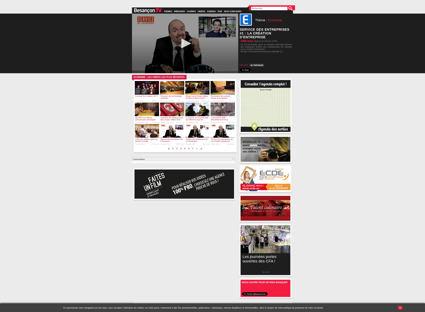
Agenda (211, 11)
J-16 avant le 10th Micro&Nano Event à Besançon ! (219, 120)
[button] (185, 43)
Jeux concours (232, 11)
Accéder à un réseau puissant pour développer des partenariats (145, 120)
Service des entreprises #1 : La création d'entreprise (222, 140)
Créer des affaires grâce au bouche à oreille (146, 140)
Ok (400, 308)
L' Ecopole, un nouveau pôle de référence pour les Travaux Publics (197, 120)
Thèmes (168, 11)
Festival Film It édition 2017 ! (146, 96)
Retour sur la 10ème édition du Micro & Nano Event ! (197, 97)
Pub (220, 11)
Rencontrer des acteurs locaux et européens (220, 97)
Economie (275, 20)
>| (201, 148)
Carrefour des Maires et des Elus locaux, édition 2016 (172, 119)
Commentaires (139, 159)
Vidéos (201, 11)
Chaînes (191, 11)
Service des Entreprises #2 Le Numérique (197, 140)
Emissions (179, 11)
